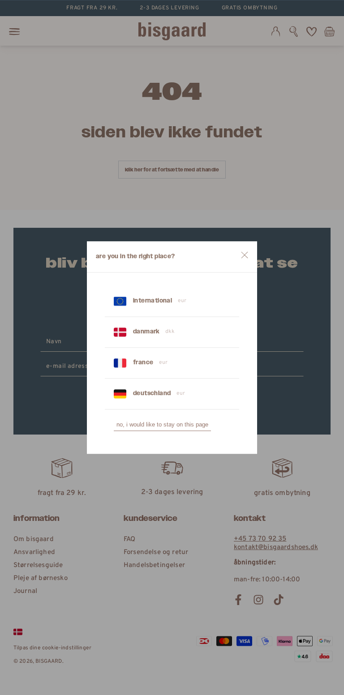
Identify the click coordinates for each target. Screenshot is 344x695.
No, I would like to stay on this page (162, 424)
